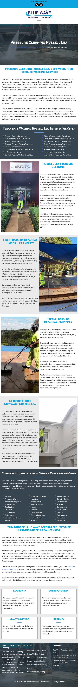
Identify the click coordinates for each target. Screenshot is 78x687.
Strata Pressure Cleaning (36, 672)
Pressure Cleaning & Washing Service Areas (31, 47)
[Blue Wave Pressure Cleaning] (39, 14)
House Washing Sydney (35, 654)
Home (13, 47)
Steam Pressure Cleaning (36, 661)
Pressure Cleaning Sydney (36, 650)
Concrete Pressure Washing (37, 658)
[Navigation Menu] (39, 22)
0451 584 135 (63, 658)
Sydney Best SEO (59, 682)
